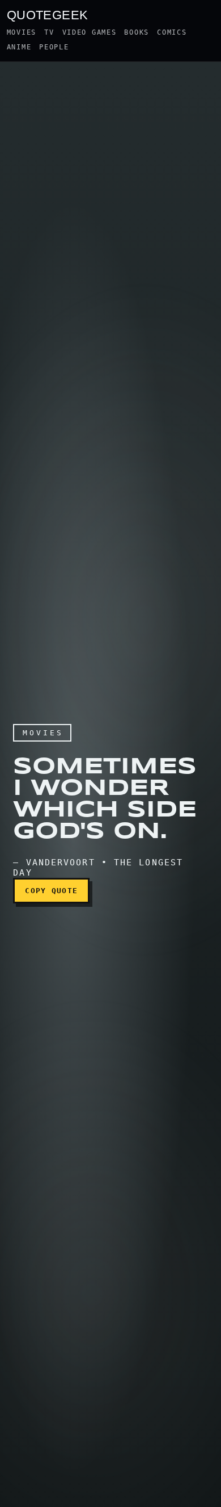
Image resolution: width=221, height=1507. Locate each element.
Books (136, 32)
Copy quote (51, 890)
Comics (171, 32)
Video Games (89, 32)
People (54, 47)
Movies (21, 32)
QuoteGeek (47, 14)
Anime (19, 47)
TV (49, 32)
